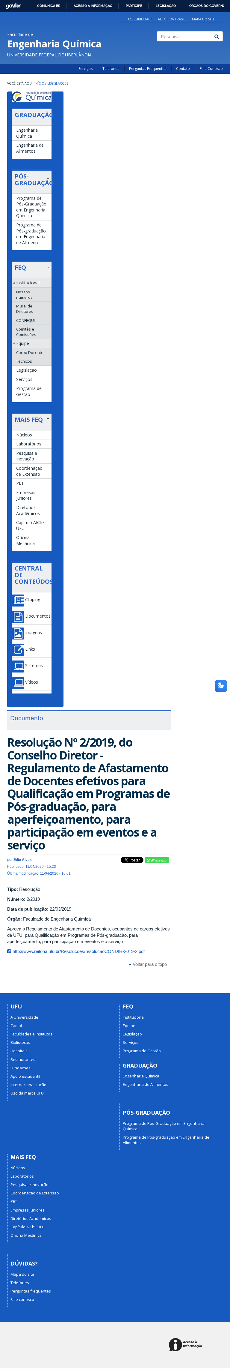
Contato (183, 68)
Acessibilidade (140, 19)
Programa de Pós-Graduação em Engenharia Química (31, 207)
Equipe (22, 343)
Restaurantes (22, 1059)
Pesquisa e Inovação (26, 456)
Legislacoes (57, 83)
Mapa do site (203, 19)
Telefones (110, 68)
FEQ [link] (20, 267)
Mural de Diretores (24, 308)
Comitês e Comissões (26, 331)
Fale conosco (22, 1299)
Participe (134, 6)
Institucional (28, 283)
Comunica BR (48, 6)
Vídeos (31, 682)
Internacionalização (28, 1084)
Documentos (38, 616)
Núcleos (24, 435)
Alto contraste (172, 19)
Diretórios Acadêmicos (28, 510)
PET (20, 483)
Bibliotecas (20, 1042)
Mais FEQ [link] (29, 419)
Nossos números (24, 294)
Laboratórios (28, 444)
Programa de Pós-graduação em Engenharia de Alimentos (31, 233)
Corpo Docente (29, 352)
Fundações (20, 1068)
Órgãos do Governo (207, 6)
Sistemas (34, 666)
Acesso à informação (93, 6)
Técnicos (24, 361)
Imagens (33, 633)
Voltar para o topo (149, 964)
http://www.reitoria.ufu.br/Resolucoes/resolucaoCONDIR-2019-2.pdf (79, 951)
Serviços (85, 68)
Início (39, 83)
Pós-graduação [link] (32, 179)
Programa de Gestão (29, 391)
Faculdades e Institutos (31, 1034)
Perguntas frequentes (30, 1291)
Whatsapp (158, 860)
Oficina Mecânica (25, 540)
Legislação (166, 6)
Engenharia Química (27, 133)
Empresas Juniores (25, 495)
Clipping (32, 600)
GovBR (11, 4)
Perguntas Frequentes (147, 68)
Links (30, 649)
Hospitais (19, 1050)
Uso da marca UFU (27, 1093)
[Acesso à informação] (186, 1345)
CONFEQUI (25, 320)
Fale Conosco (211, 68)
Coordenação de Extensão (29, 471)
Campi (16, 1025)
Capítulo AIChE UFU (30, 525)
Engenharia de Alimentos (30, 148)
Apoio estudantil (25, 1076)
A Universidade (24, 1017)
